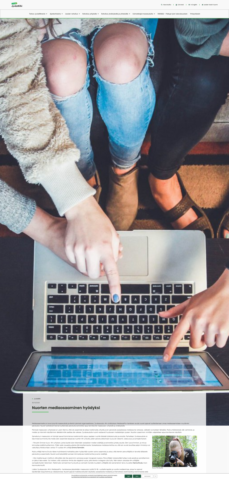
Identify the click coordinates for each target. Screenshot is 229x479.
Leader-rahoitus (71, 14)
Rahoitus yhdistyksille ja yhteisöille (114, 14)
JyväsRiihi (37, 399)
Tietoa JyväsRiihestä (37, 14)
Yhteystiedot (195, 14)
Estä (137, 476)
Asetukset (147, 476)
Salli (128, 476)
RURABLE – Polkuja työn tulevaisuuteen (172, 14)
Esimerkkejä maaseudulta (143, 14)
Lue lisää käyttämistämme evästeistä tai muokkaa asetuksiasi (91, 477)
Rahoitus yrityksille (89, 14)
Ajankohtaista (55, 14)
